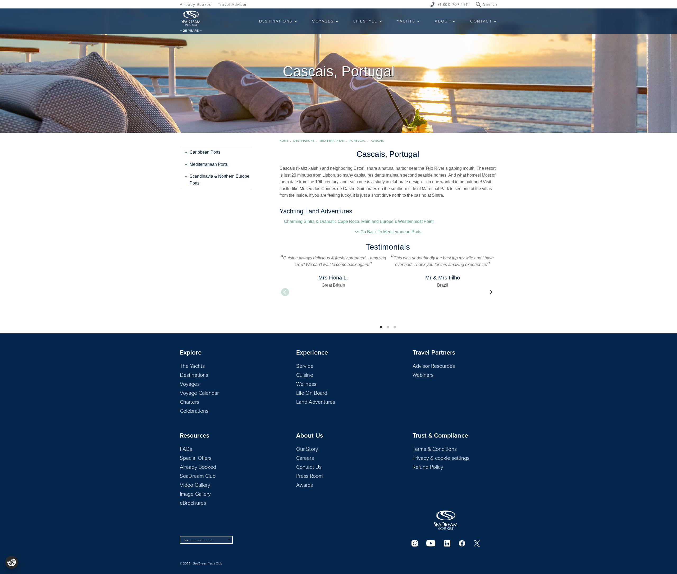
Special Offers (195, 457)
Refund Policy (428, 466)
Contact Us (309, 466)
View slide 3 (395, 327)
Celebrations (194, 410)
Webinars (423, 374)
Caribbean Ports (205, 152)
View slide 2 (388, 327)
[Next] (491, 292)
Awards (304, 484)
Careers (305, 457)
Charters (189, 401)
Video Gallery (195, 484)
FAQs (186, 448)
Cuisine (304, 374)
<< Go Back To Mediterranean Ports (388, 231)
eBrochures (193, 502)
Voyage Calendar (199, 392)
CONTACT (481, 21)
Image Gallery (195, 493)
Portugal (357, 140)
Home (284, 140)
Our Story (307, 448)
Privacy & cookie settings (441, 457)
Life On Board (311, 392)
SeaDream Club (198, 475)
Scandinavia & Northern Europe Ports (219, 179)
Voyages (190, 383)
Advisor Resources (434, 365)
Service (304, 365)
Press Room (309, 475)
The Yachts (192, 365)
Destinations (303, 140)
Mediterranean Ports (209, 164)
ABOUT (443, 21)
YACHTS (406, 21)
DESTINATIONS (276, 21)
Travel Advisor (232, 4)
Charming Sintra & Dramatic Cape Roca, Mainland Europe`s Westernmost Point (358, 221)
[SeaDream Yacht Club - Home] (445, 520)
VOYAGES (323, 21)
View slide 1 (381, 327)
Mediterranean (331, 140)
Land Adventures (315, 401)
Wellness (306, 383)
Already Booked (196, 4)
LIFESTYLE (365, 21)
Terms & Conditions (435, 448)
